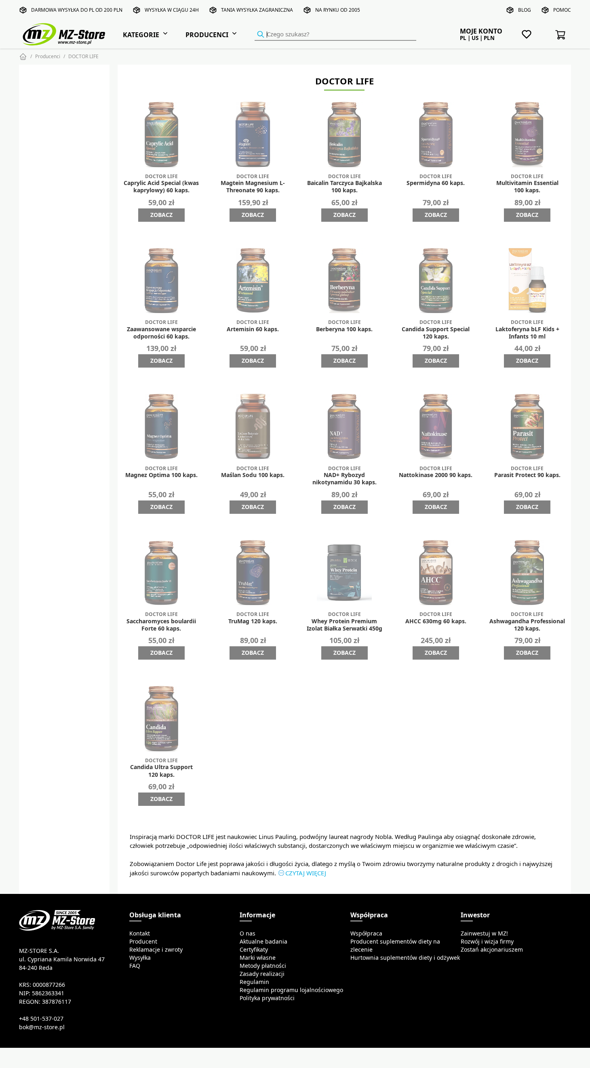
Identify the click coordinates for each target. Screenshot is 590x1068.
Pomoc (562, 10)
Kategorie (141, 35)
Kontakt (139, 933)
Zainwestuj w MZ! (484, 933)
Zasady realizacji (262, 974)
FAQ (134, 966)
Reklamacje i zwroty (156, 949)
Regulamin (254, 982)
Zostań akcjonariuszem (492, 949)
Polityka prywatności (267, 998)
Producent (143, 941)
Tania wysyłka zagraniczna (257, 10)
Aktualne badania (263, 941)
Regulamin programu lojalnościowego (291, 990)
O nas (247, 933)
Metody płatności (263, 966)
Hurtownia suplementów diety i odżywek (405, 958)
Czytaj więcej (305, 873)
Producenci (206, 35)
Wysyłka (140, 958)
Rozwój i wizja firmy (487, 941)
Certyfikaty (254, 949)
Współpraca (366, 933)
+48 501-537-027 (41, 1019)
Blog (524, 10)
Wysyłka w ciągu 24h (172, 10)
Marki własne (258, 958)
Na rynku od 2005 (337, 10)
